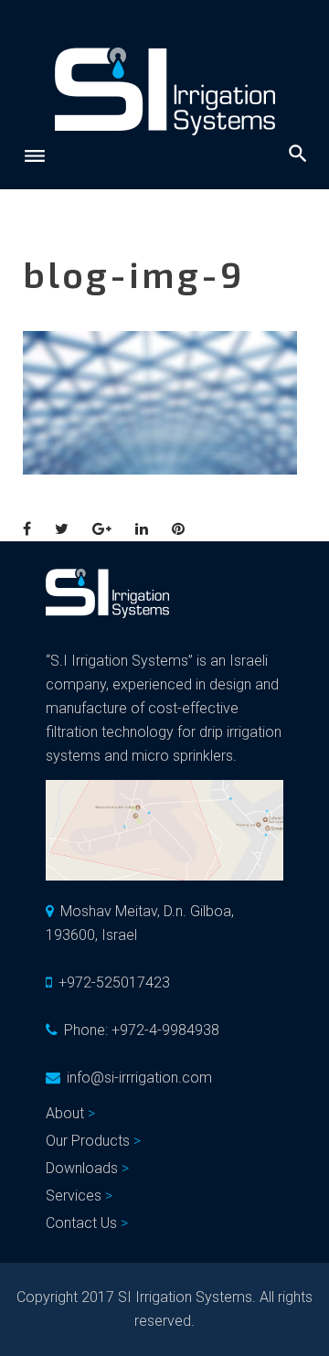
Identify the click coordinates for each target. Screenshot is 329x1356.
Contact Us (81, 1223)
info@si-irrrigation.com (139, 1077)
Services (73, 1195)
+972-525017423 (114, 982)
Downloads (82, 1168)
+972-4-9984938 (165, 1030)
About (65, 1113)
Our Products (88, 1140)
